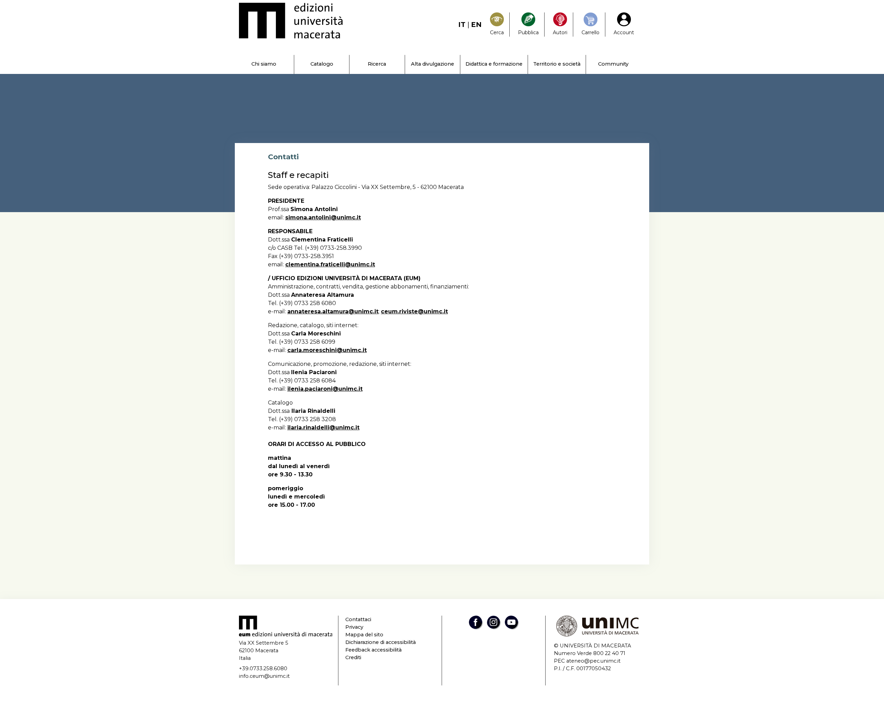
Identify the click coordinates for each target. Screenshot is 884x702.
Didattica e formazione (493, 64)
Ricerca (377, 64)
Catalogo (321, 64)
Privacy (354, 627)
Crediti (353, 657)
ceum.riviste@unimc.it (414, 311)
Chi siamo (263, 64)
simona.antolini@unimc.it (323, 217)
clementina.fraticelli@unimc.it (330, 264)
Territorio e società (556, 64)
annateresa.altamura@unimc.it (332, 311)
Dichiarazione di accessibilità (380, 642)
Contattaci (358, 619)
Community (613, 64)
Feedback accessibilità (373, 650)
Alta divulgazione (432, 64)
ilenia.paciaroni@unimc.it (325, 389)
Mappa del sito (364, 635)
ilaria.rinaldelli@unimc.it (323, 427)
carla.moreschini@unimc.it (327, 350)
